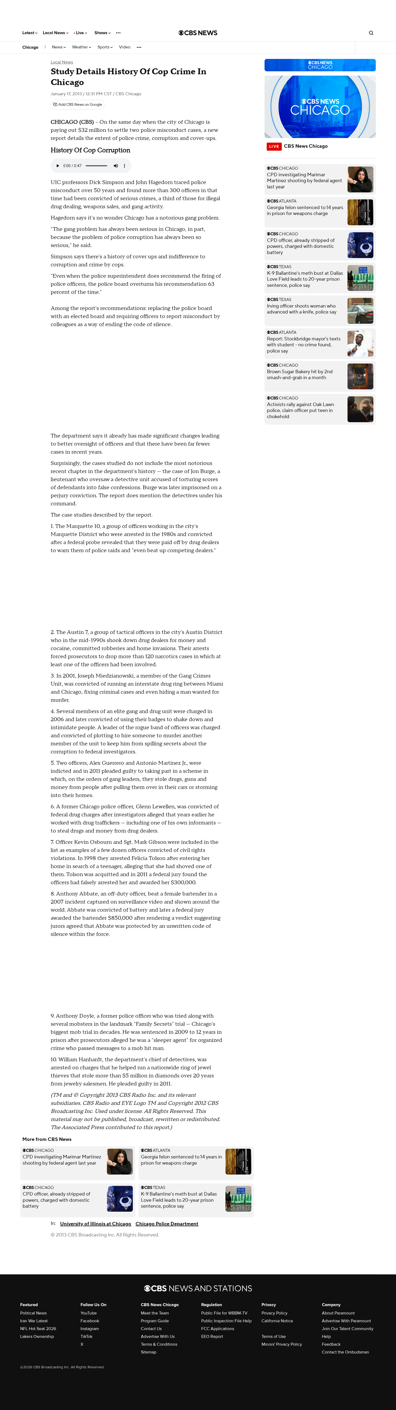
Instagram (90, 1329)
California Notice (277, 1321)
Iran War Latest (34, 1321)
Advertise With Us (158, 1336)
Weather (80, 47)
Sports (104, 47)
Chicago (30, 47)
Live (80, 33)
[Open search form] (371, 32)
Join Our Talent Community (347, 1329)
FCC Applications (217, 1329)
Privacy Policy (274, 1313)
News (58, 47)
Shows (102, 33)
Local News (54, 33)
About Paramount (338, 1313)
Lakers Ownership (37, 1336)
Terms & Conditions (159, 1344)
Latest (28, 33)
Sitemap (148, 1352)
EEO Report (212, 1336)
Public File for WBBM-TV (224, 1313)
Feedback (331, 1344)
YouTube (89, 1313)
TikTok (86, 1336)
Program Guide (155, 1321)
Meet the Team (155, 1313)
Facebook (90, 1321)
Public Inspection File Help (226, 1321)
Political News (33, 1313)
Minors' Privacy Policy (282, 1344)
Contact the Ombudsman (345, 1352)
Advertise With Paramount (346, 1321)
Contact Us (151, 1329)
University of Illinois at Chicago (95, 1224)
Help (326, 1336)
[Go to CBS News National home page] (198, 33)
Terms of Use (274, 1336)
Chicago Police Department (167, 1224)
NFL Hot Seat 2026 (38, 1329)
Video (124, 47)
